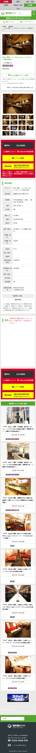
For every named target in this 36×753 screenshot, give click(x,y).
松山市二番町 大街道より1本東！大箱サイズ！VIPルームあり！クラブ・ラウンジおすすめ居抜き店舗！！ (17, 607)
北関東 (6, 5)
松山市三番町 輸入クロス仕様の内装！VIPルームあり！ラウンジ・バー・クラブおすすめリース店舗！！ (17, 536)
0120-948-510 (20, 740)
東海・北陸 (30, 1)
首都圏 (6, 1)
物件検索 (10, 26)
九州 (18, 8)
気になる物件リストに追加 (19, 75)
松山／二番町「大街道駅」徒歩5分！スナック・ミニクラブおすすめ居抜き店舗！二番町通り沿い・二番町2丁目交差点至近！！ (18, 429)
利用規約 (16, 735)
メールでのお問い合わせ (19, 745)
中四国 (30, 5)
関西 (18, 1)
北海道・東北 (18, 5)
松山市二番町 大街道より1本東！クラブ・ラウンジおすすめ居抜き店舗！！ (16, 570)
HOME (4, 26)
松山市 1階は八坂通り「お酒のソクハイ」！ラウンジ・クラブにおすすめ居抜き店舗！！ (17, 641)
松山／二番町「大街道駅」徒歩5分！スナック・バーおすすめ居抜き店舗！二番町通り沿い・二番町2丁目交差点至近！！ (18, 465)
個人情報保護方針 (23, 735)
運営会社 (10, 735)
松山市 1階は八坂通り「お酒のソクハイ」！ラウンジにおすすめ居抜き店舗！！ (16, 677)
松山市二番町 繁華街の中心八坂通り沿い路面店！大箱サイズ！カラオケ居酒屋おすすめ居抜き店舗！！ (18, 500)
